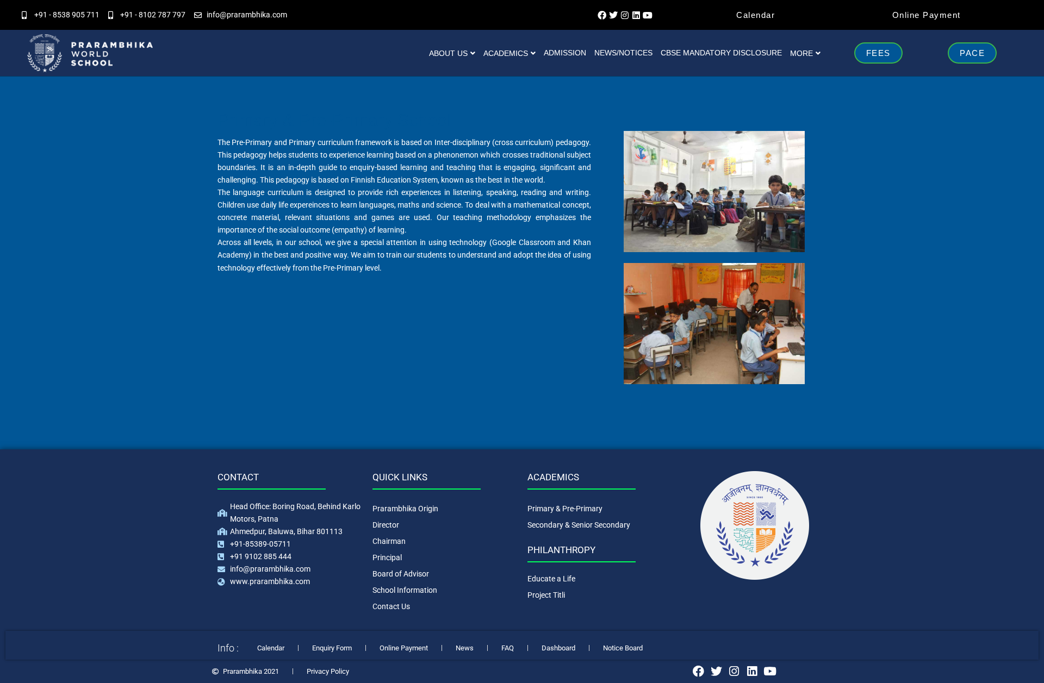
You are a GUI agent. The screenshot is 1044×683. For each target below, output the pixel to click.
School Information (404, 590)
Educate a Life (551, 578)
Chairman (389, 541)
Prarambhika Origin (405, 508)
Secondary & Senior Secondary (578, 525)
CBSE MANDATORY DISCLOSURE (721, 52)
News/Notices (623, 52)
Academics (505, 53)
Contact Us (391, 606)
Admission (565, 52)
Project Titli (546, 595)
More (801, 53)
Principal (387, 557)
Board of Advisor (400, 573)
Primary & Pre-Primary (564, 508)
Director (385, 525)
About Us (448, 53)
